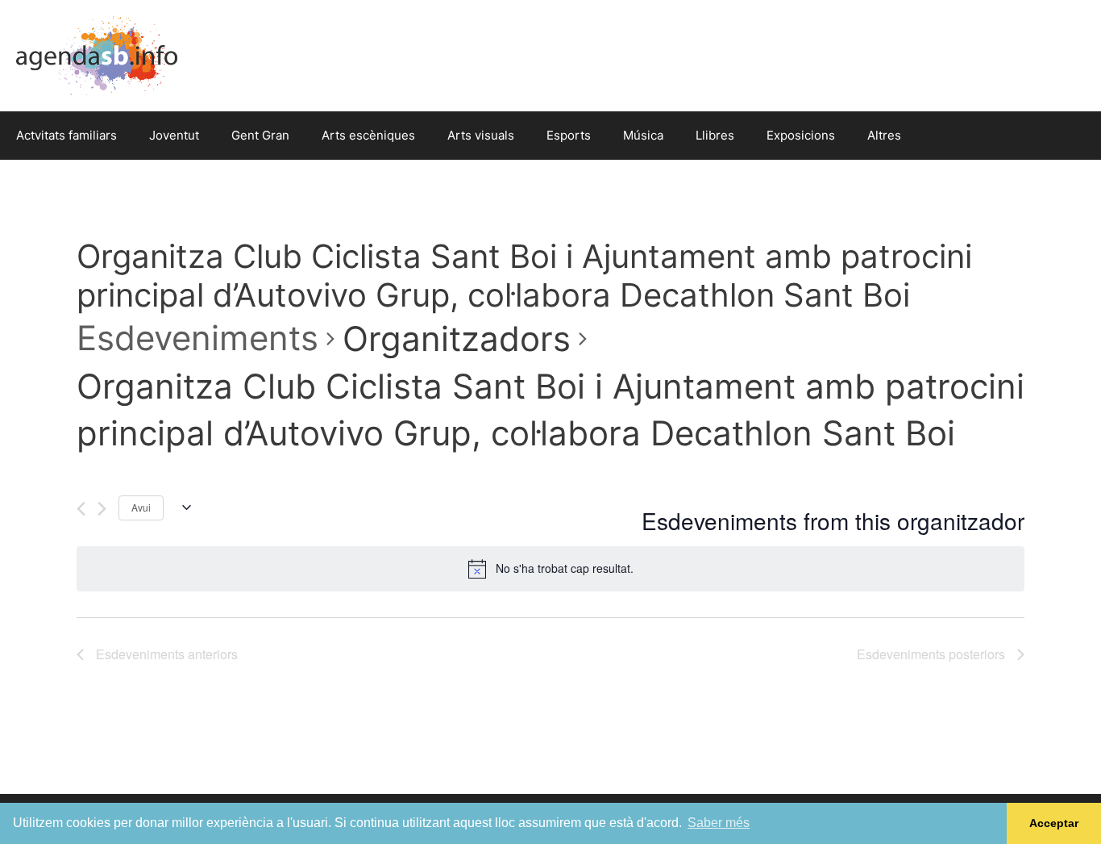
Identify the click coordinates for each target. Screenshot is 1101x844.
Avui (141, 507)
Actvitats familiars (66, 135)
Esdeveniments (197, 337)
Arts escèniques (368, 135)
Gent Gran (260, 135)
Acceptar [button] (1053, 823)
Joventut (174, 135)
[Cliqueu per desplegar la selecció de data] (183, 507)
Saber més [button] (719, 822)
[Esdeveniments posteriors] (102, 508)
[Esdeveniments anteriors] (81, 508)
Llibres (715, 135)
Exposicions (801, 135)
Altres (884, 135)
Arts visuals (480, 135)
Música (643, 135)
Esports (568, 135)
